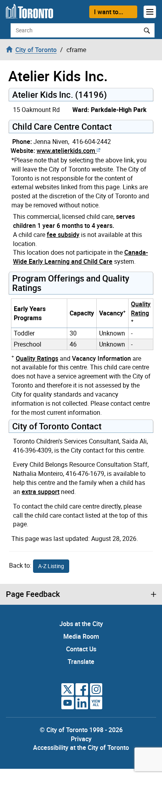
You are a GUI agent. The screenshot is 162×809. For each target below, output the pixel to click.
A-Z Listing (51, 566)
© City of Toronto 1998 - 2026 (81, 729)
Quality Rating (141, 308)
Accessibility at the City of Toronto (81, 747)
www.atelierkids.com (66, 150)
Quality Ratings (37, 358)
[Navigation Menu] (150, 12)
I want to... (108, 11)
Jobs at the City (81, 623)
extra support (40, 491)
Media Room (81, 636)
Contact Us (81, 649)
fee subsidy (63, 234)
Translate (81, 661)
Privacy (81, 738)
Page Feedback (33, 594)
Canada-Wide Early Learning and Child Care (80, 257)
